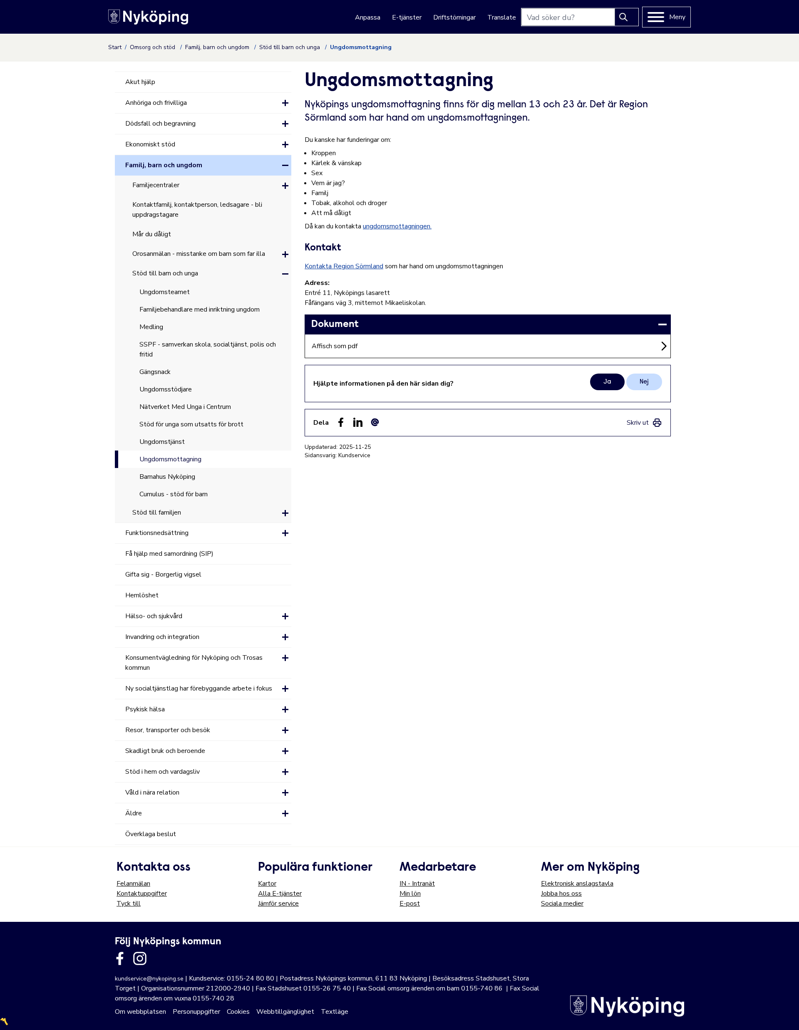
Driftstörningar (454, 17)
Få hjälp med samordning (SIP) (169, 553)
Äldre (133, 813)
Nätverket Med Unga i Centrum (185, 406)
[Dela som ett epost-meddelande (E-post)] (375, 422)
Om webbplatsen (140, 1011)
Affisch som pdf (334, 346)
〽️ (4, 1021)
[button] (285, 103)
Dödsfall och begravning (160, 123)
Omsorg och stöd (153, 47)
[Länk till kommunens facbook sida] (120, 958)
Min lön (410, 893)
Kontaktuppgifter (142, 893)
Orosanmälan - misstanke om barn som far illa (198, 253)
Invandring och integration (162, 636)
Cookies (238, 1011)
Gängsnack (155, 371)
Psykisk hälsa (145, 709)
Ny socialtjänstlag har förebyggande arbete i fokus (198, 688)
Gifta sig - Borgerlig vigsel (163, 574)
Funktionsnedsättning (157, 532)
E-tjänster (407, 17)
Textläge (334, 1011)
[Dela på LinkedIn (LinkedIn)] (358, 422)
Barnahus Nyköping (167, 476)
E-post (410, 903)
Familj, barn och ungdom (218, 47)
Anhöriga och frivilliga (156, 102)
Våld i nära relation (152, 792)
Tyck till (129, 903)
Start (115, 47)
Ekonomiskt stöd (150, 144)
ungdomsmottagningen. (397, 226)
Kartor (267, 883)
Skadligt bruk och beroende (165, 750)
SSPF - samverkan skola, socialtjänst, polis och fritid (207, 349)
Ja (607, 382)
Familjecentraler (155, 185)
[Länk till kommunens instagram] (140, 958)
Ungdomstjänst (162, 441)
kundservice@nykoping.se (149, 979)
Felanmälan (133, 883)
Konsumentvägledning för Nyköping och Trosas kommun (194, 662)
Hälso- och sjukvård (153, 616)
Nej (644, 382)
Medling (151, 327)
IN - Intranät (417, 883)
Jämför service (278, 903)
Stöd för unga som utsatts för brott (191, 424)
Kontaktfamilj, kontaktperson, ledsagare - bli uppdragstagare (197, 209)
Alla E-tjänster (280, 893)
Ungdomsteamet (164, 292)
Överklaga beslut (150, 834)
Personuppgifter (196, 1011)
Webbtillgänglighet (285, 1011)
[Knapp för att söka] (626, 17)
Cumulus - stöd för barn (173, 494)
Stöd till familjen (156, 512)
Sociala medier (562, 903)
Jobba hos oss (561, 893)
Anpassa (367, 17)
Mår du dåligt (151, 234)
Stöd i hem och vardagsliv (162, 771)
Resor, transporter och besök (167, 730)
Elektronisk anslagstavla (577, 883)
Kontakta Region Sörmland (344, 266)
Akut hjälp (140, 82)
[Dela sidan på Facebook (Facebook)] (341, 422)
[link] (488, 324)
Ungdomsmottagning (170, 459)
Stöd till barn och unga (290, 47)
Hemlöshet (142, 595)
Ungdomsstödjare (165, 389)
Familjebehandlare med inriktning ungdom (199, 309)
